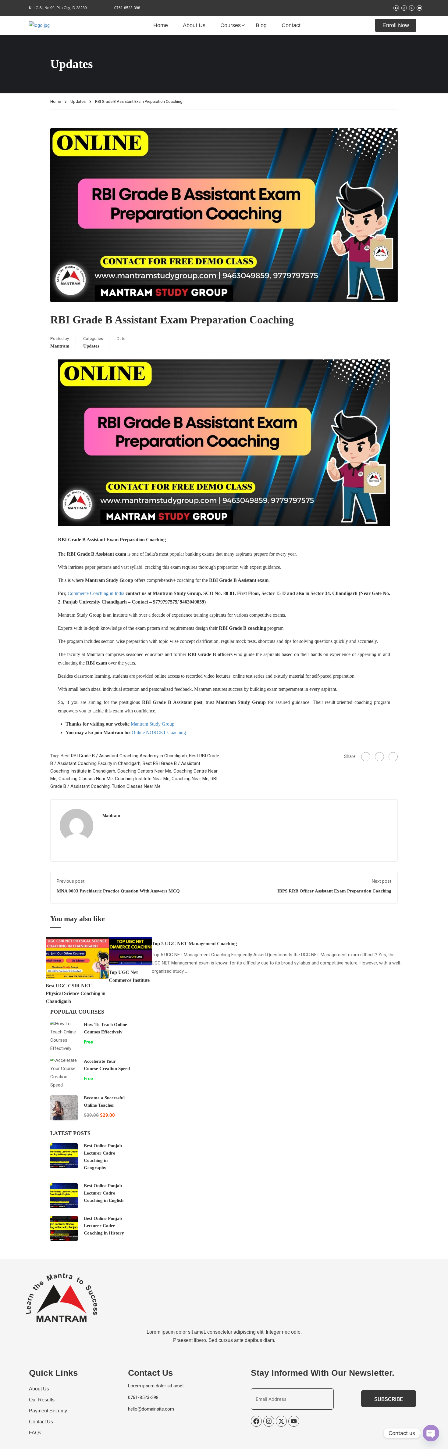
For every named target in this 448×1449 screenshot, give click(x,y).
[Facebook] (365, 756)
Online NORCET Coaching (159, 732)
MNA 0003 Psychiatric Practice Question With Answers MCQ (118, 891)
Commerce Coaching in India (96, 593)
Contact (291, 25)
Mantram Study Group (152, 723)
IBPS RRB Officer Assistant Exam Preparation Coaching (334, 891)
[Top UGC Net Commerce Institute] (130, 950)
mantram (59, 346)
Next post (381, 881)
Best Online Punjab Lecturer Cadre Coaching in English (103, 1193)
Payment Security (48, 1410)
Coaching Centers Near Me (144, 771)
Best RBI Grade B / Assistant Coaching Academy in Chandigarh (124, 756)
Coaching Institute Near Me (142, 778)
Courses (230, 25)
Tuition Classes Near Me (136, 786)
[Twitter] (379, 756)
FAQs (35, 1432)
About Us (194, 25)
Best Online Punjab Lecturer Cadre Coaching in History (104, 1225)
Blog (261, 25)
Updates (78, 101)
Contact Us (41, 1421)
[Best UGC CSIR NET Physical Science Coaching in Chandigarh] (77, 957)
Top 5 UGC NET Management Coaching (194, 943)
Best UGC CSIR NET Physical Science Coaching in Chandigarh (75, 993)
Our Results (42, 1399)
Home (160, 25)
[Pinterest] (393, 756)
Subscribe (388, 1399)
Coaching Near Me (190, 778)
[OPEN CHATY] (431, 1433)
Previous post (70, 881)
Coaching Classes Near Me (86, 778)
